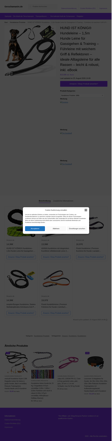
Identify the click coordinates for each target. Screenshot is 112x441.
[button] (86, 210)
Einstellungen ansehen (77, 228)
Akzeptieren (35, 228)
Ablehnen (56, 228)
